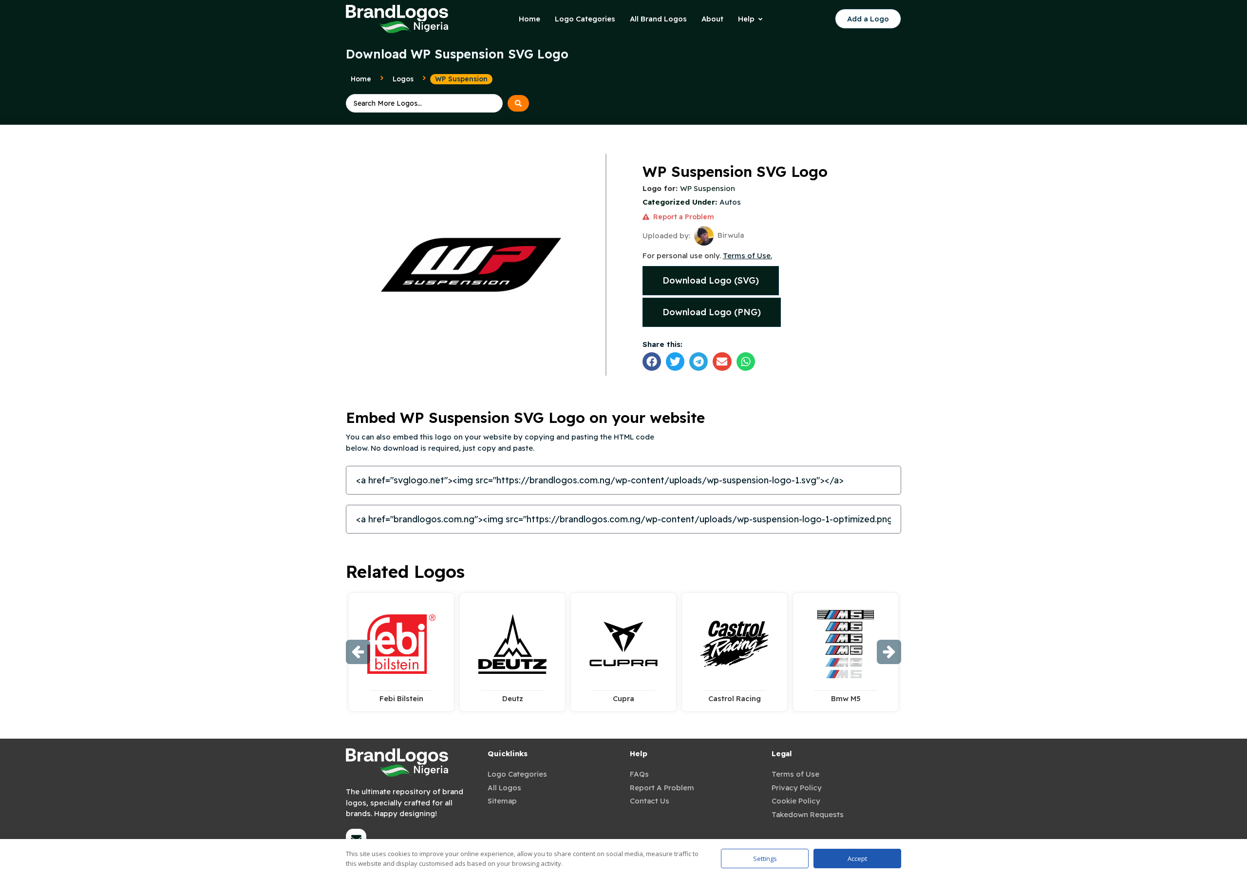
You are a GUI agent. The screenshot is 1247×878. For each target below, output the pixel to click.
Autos (730, 202)
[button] (651, 361)
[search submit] (518, 103)
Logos (403, 79)
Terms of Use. (747, 255)
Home (361, 79)
